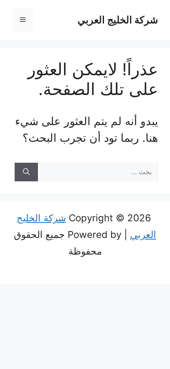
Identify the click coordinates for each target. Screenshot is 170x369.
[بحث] (26, 172)
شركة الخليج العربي (117, 20)
